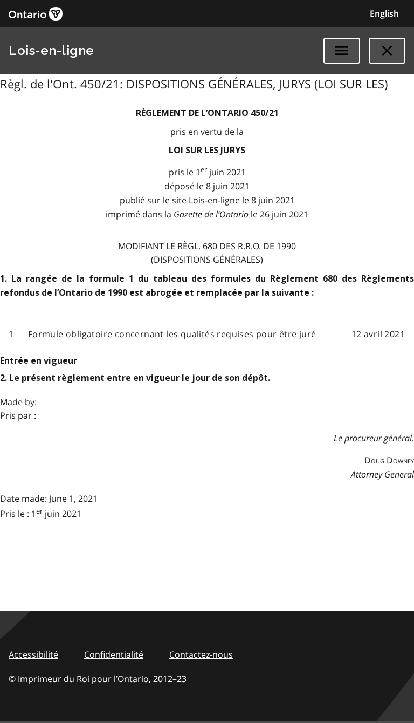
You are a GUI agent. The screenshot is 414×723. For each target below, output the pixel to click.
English (384, 13)
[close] (387, 51)
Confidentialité (113, 654)
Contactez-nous (201, 654)
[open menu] (341, 51)
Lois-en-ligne (51, 50)
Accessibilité (33, 654)
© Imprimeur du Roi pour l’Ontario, (98, 679)
